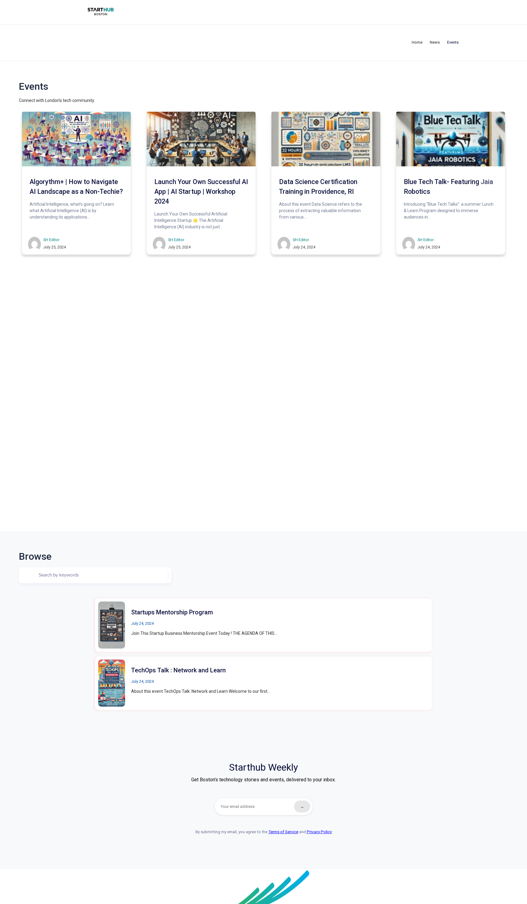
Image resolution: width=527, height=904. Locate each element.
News (435, 42)
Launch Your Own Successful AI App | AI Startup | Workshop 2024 (201, 191)
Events (453, 42)
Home (417, 42)
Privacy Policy (319, 832)
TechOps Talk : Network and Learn (178, 670)
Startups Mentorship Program (172, 612)
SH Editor (51, 239)
